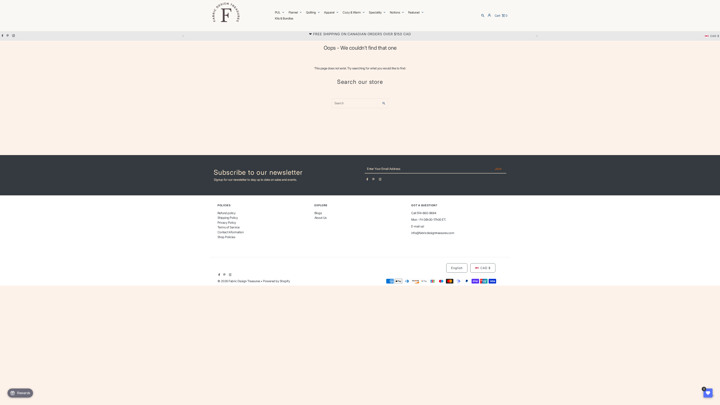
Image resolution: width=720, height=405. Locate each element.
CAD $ (714, 36)
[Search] (482, 15)
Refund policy (227, 213)
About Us (320, 218)
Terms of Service (229, 227)
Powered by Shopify (276, 281)
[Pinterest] (7, 36)
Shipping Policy (228, 218)
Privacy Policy (227, 222)
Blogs (318, 213)
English (457, 268)
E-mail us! (417, 226)
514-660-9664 (426, 213)
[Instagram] (13, 36)
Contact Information (231, 232)
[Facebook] (2, 36)
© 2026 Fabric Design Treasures (239, 281)
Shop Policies (226, 237)
